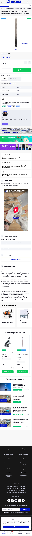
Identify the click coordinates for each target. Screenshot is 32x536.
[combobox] (4, 78)
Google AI (18, 106)
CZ (19, 1)
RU (14, 1)
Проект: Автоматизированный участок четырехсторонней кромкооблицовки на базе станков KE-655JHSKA (20, 409)
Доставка (8, 154)
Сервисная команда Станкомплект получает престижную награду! (19, 386)
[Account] (30, 2)
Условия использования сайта (14, 512)
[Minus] (3, 70)
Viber (6, 124)
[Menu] (2, 2)
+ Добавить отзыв (15, 259)
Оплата (7, 162)
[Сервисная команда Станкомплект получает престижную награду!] (5, 387)
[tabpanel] (16, 33)
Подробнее (8, 523)
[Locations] (27, 2)
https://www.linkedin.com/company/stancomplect (23, 500)
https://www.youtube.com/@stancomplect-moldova (15, 500)
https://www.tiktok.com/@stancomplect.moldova (19, 500)
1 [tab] (15, 49)
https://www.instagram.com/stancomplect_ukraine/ (12, 500)
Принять (16, 526)
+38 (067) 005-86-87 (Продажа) (16, 488)
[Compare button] (29, 62)
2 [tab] (16, 49)
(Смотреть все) (13, 83)
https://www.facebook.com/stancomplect (8, 500)
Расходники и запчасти (9, 8)
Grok (13, 106)
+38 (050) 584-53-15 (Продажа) (16, 486)
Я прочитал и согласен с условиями (16, 512)
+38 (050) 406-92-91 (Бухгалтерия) (16, 492)
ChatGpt (4, 106)
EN (17, 1)
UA (12, 1)
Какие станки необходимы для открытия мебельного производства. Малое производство (20, 397)
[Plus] (9, 70)
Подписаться (25, 509)
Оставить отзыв (6, 358)
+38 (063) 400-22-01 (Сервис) (16, 490)
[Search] (4, 2)
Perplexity (9, 106)
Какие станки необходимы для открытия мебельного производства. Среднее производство (20, 422)
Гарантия (8, 172)
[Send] (19, 79)
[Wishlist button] (25, 62)
